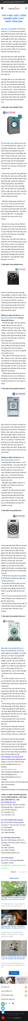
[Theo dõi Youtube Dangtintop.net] (13, 1003)
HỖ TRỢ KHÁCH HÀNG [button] (7, 995)
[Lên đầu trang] (24, 1017)
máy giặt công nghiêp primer (13, 143)
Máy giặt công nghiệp (9, 29)
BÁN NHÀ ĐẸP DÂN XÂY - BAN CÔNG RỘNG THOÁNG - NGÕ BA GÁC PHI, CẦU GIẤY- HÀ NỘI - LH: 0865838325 (13, 927)
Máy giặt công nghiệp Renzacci (12, 648)
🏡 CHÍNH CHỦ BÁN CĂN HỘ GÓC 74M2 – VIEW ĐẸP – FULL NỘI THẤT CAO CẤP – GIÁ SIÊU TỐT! (14, 898)
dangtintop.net (17, 1017)
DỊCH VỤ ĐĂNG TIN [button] (6, 991)
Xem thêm (14, 973)
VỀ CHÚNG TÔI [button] (5, 987)
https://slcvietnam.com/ (8, 769)
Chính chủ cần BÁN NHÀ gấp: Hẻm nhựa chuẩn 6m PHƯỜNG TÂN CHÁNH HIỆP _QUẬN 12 (13, 958)
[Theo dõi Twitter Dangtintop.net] (6, 1003)
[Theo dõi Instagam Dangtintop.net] (9, 1003)
